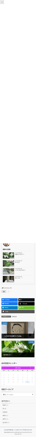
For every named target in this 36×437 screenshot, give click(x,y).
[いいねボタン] (3, 291)
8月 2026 (18, 368)
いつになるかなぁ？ (20, 270)
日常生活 (12, 258)
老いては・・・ (19, 278)
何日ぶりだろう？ (19, 254)
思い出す (17, 262)
